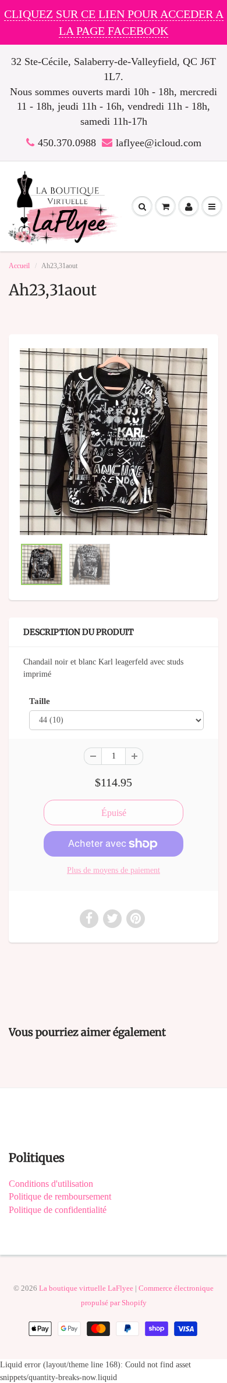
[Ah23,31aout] (113, 441)
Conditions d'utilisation (51, 1184)
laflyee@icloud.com (158, 143)
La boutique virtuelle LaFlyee (86, 1288)
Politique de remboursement (60, 1196)
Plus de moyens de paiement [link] (113, 870)
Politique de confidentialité (58, 1210)
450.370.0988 (67, 143)
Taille (39, 701)
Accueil (19, 266)
